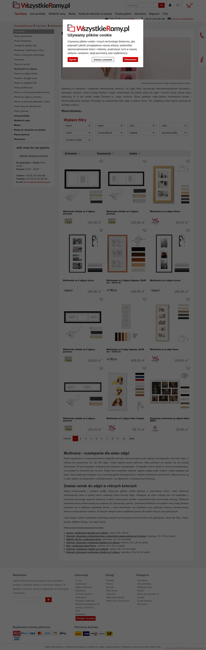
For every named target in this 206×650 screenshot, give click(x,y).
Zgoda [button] (72, 59)
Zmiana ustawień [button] (103, 59)
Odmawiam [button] (130, 59)
